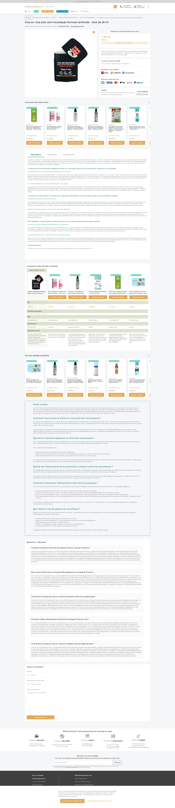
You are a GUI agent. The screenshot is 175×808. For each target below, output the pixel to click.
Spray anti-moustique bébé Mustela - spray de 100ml (95, 381)
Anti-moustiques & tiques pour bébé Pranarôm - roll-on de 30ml (54, 128)
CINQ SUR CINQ (63, 26)
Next (149, 102)
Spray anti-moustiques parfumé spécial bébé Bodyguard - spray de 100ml (75, 128)
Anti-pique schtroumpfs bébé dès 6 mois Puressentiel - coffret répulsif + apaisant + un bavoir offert (116, 129)
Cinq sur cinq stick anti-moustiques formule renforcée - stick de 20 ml (37, 292)
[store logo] (34, 6)
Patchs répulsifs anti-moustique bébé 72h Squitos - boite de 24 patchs (138, 292)
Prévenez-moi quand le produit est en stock (125, 31)
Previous (146, 102)
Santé (54, 17)
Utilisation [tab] (52, 154)
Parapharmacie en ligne (41, 17)
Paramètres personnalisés (99, 801)
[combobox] (80, 6)
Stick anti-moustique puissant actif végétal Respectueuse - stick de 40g (34, 128)
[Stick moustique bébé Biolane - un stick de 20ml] (98, 281)
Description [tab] (36, 154)
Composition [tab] (69, 154)
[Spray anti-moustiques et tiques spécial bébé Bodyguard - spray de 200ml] (77, 281)
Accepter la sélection (72, 801)
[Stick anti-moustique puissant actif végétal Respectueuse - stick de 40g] (118, 281)
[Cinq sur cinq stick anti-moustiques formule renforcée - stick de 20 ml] (37, 281)
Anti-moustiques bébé (87, 17)
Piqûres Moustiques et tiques (68, 17)
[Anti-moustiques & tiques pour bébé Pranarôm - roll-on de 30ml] (57, 281)
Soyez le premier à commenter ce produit (38, 26)
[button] (93, 32)
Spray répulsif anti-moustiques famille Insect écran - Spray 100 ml (137, 128)
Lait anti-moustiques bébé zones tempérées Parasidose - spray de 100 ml (137, 381)
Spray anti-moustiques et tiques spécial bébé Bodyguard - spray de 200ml (96, 128)
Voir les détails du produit (77, 26)
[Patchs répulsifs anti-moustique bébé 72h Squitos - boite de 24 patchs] (138, 281)
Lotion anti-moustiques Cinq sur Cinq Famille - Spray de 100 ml (116, 381)
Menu (29, 11)
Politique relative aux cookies (67, 796)
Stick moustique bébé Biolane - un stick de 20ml (98, 292)
